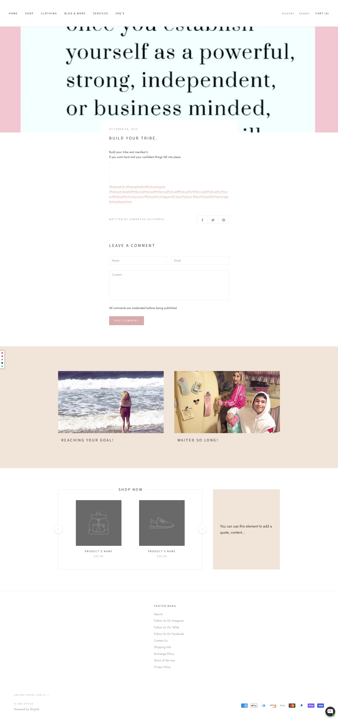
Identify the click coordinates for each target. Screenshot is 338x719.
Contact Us (161, 640)
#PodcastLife (117, 187)
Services (100, 13)
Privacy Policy (162, 667)
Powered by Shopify (26, 709)
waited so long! (197, 440)
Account (288, 13)
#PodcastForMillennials (191, 192)
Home (13, 13)
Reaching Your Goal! (87, 440)
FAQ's (120, 13)
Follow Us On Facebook (169, 634)
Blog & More (75, 13)
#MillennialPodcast (142, 192)
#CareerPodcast (182, 197)
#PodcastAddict (135, 187)
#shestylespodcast (120, 201)
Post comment (126, 321)
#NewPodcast (201, 197)
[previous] (58, 529)
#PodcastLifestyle (119, 192)
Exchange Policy (164, 654)
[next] (202, 529)
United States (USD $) (30, 695)
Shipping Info (162, 647)
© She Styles (23, 703)
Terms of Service (164, 660)
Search (304, 13)
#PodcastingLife (155, 187)
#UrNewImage (219, 197)
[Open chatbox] (330, 712)
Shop (29, 13)
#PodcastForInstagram (158, 197)
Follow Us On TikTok (166, 627)
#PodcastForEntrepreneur (128, 197)
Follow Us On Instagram (169, 620)
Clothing (49, 13)
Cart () (322, 13)
